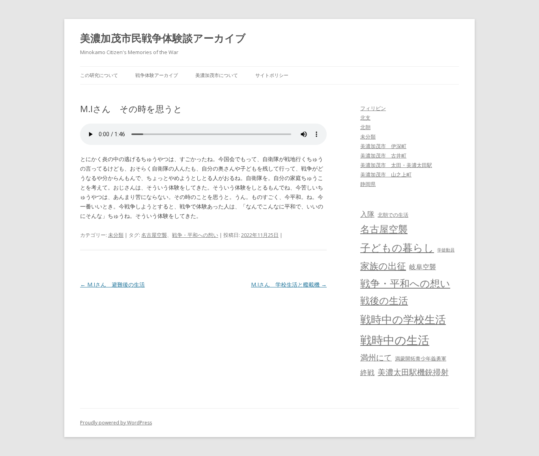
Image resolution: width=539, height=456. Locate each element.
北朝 (365, 127)
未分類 (116, 234)
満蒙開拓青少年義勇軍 (420, 358)
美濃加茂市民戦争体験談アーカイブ (163, 38)
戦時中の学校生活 (403, 319)
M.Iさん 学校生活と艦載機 (289, 284)
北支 (365, 117)
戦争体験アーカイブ (156, 75)
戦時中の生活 (394, 340)
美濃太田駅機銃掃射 (413, 372)
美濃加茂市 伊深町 (383, 146)
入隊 (367, 214)
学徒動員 (446, 250)
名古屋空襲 (154, 234)
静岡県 (368, 184)
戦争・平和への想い (195, 234)
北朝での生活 (393, 214)
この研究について (99, 75)
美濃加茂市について (216, 75)
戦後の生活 (384, 300)
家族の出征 (383, 265)
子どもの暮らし (397, 247)
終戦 (367, 372)
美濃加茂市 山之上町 (386, 174)
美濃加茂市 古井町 (383, 155)
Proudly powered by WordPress (116, 422)
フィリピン (373, 108)
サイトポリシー (271, 75)
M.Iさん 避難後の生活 (112, 284)
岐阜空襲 (422, 266)
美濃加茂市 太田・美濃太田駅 (396, 165)
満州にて (376, 357)
